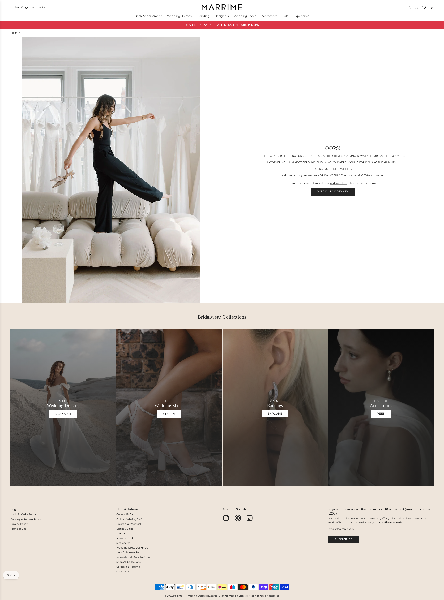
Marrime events (370, 518)
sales (392, 518)
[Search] (409, 7)
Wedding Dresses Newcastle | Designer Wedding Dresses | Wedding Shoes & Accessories (233, 595)
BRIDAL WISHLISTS (332, 175)
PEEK (381, 413)
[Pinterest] (237, 518)
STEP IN (169, 413)
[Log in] (416, 7)
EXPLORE (275, 413)
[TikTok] (249, 518)
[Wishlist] (424, 7)
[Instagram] (226, 518)
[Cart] (432, 7)
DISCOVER (63, 413)
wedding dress (338, 183)
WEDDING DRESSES (333, 191)
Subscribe (344, 539)
